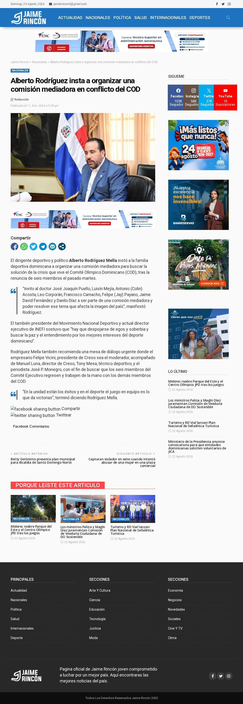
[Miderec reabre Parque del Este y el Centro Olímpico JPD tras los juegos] (33, 509)
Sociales (174, 619)
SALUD (140, 17)
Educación (97, 609)
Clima (172, 638)
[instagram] (229, 4)
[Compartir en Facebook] (14, 246)
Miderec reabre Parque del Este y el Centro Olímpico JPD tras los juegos (31, 529)
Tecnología (97, 619)
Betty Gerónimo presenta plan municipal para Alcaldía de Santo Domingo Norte (43, 461)
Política (16, 609)
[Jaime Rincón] (31, 17)
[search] (228, 17)
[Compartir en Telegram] (43, 246)
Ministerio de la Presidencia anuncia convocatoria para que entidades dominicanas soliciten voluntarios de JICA (197, 446)
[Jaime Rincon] (30, 675)
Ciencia (94, 600)
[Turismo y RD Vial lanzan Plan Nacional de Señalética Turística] (132, 509)
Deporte (17, 638)
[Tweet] (33, 246)
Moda (93, 638)
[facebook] (217, 4)
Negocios (175, 600)
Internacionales (168, 17)
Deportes (200, 17)
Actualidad (19, 590)
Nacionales (20, 70)
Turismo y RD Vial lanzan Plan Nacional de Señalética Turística (132, 530)
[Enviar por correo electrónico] (52, 246)
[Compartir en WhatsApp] (24, 246)
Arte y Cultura (99, 590)
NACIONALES (98, 17)
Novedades (176, 609)
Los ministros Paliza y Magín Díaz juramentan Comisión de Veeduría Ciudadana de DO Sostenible (83, 532)
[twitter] (223, 4)
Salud (15, 619)
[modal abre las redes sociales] (62, 246)
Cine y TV (175, 628)
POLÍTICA (122, 17)
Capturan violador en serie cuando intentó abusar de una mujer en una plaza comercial (122, 462)
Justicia (95, 628)
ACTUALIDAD (70, 17)
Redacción (21, 99)
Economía (175, 590)
